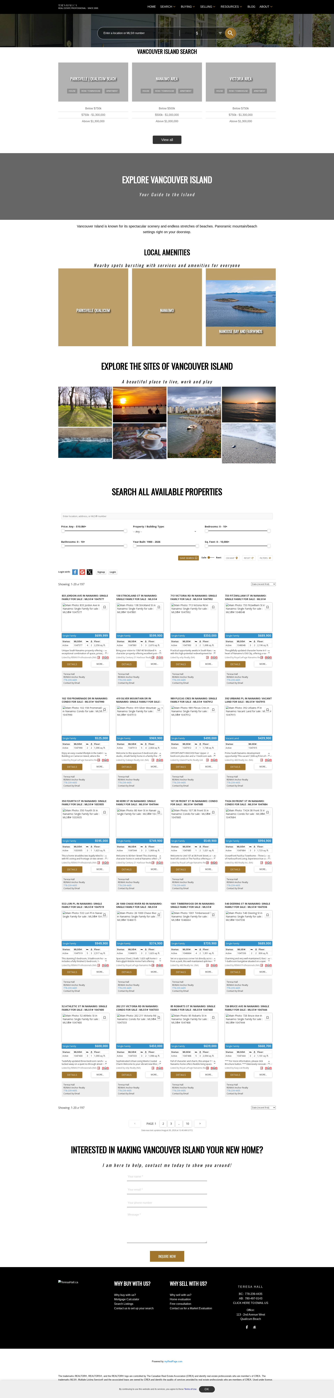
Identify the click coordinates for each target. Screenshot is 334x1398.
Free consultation (180, 1303)
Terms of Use (190, 1389)
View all (167, 140)
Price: (73, 526)
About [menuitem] (264, 6)
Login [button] (113, 572)
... (179, 1124)
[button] (247, 1327)
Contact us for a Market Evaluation (191, 1308)
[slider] (63, 530)
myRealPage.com (173, 1361)
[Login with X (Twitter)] (89, 574)
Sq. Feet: (217, 541)
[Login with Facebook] (75, 574)
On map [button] (230, 558)
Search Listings (123, 1303)
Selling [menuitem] (206, 6)
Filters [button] (264, 558)
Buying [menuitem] (186, 6)
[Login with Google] (82, 574)
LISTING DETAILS (72, 664)
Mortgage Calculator (126, 1299)
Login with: (64, 571)
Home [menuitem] (152, 6)
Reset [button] (247, 558)
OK (207, 1389)
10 (187, 1124)
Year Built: (146, 541)
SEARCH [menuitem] (166, 6)
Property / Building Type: (148, 526)
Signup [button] (101, 572)
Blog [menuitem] (251, 6)
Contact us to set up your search (134, 1308)
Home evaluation (180, 1299)
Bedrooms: (216, 526)
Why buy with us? (125, 1294)
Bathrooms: (73, 541)
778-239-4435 (70, 680)
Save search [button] (187, 558)
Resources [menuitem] (230, 6)
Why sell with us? (180, 1294)
